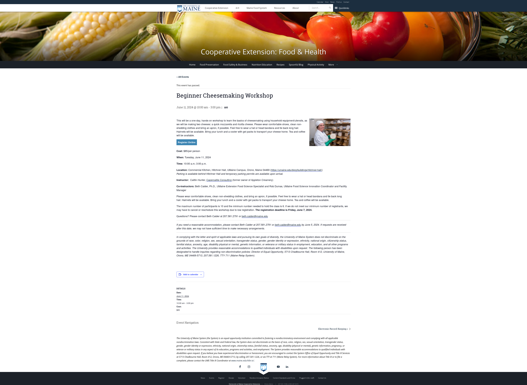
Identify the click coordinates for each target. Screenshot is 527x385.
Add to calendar (190, 274)
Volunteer (242, 378)
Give (327, 2)
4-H (237, 7)
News (332, 2)
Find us (339, 2)
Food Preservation (209, 64)
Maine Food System (257, 7)
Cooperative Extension (216, 7)
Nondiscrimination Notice (259, 378)
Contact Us (322, 378)
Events (211, 378)
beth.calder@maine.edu (255, 216)
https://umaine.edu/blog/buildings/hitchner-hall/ (296, 170)
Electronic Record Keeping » (333, 328)
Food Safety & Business (235, 64)
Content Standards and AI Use (284, 378)
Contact (346, 2)
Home (192, 64)
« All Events (182, 76)
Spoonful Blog (296, 64)
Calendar (320, 2)
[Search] (330, 7)
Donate (231, 378)
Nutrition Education (262, 64)
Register (221, 378)
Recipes (280, 64)
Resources (279, 7)
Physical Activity (316, 64)
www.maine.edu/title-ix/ (242, 360)
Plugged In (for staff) (306, 378)
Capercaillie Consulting (219, 180)
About (295, 7)
